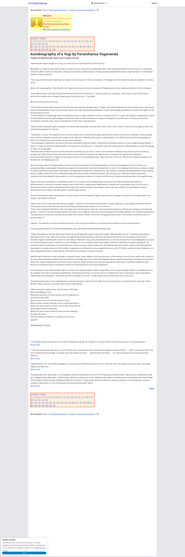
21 (36, 44)
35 (69, 46)
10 (57, 41)
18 (87, 41)
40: (88, 46)
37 (77, 46)
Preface (43, 38)
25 (32, 46)
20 (32, 44)
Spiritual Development (58, 10)
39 (84, 46)
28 (43, 46)
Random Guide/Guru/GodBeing (57, 29)
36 (73, 46)
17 (83, 41)
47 (50, 49)
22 (39, 44)
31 (54, 46)
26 (36, 46)
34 (65, 46)
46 (47, 49)
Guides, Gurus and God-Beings (82, 10)
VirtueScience (37, 3)
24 (47, 44)
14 (72, 41)
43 (36, 49)
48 (54, 49)
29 (47, 46)
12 (64, 41)
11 (61, 41)
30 (50, 46)
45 (43, 49)
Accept (24, 553)
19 (91, 41)
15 (76, 41)
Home (154, 3)
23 (43, 44)
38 (80, 46)
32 (58, 46)
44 (39, 49)
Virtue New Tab (99, 3)
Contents (34, 38)
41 (91, 46)
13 (68, 41)
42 (32, 49)
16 (79, 41)
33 (62, 46)
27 (39, 46)
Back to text (35, 344)
